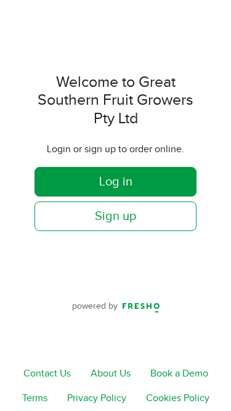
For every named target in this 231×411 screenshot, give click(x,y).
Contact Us (47, 374)
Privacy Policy (96, 398)
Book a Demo (179, 374)
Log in (115, 181)
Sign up (115, 216)
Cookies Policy (177, 398)
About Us (111, 374)
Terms (34, 398)
